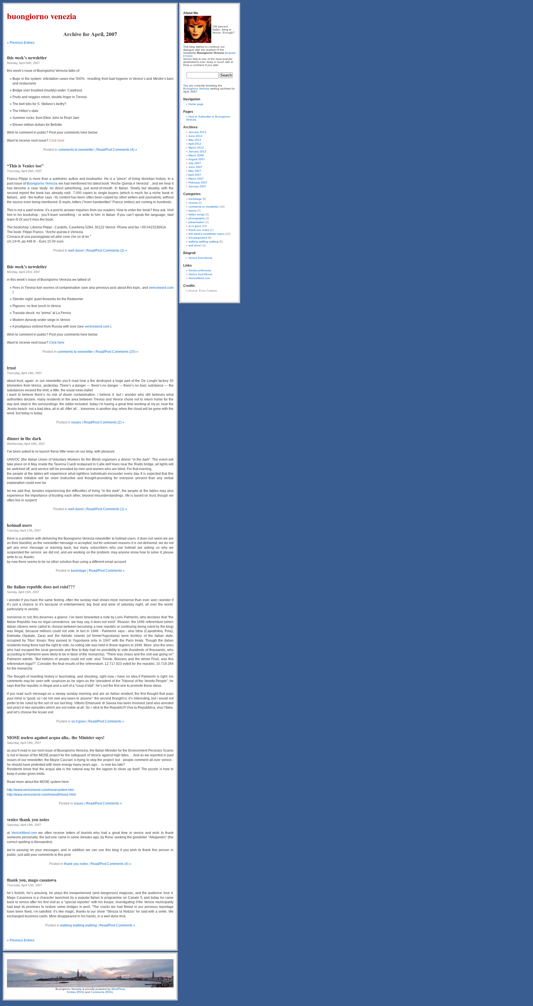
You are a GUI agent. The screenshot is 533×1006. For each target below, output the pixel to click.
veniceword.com (161, 288)
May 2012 (194, 139)
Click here (56, 342)
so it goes (78, 721)
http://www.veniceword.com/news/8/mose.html (41, 794)
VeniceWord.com (24, 833)
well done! (76, 250)
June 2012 (195, 135)
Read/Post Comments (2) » (106, 250)
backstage (78, 571)
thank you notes (76, 864)
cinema (193, 202)
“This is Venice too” (25, 166)
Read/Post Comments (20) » (116, 352)
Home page (195, 104)
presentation (196, 222)
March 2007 (196, 178)
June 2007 (195, 166)
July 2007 (194, 163)
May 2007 (194, 170)
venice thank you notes (28, 819)
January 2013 (197, 132)
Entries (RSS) (75, 992)
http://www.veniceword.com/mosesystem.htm (40, 790)
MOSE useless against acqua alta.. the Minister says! (55, 737)
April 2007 (194, 174)
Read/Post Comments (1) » (106, 509)
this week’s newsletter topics (206, 233)
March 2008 (196, 155)
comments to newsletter (76, 150)
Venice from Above (200, 257)
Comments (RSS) (102, 992)
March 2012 (196, 147)
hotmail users (19, 525)
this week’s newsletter (27, 58)
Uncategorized (197, 237)
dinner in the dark (24, 438)
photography (196, 218)
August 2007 (196, 159)
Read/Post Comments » (107, 571)
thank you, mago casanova (31, 880)
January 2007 (197, 186)
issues (76, 422)
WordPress (118, 988)
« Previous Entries (20, 43)
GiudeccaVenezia (199, 270)
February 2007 (197, 182)
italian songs (196, 214)
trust (11, 368)
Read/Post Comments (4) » (116, 150)
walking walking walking (78, 925)
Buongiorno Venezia (41, 16)
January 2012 (197, 151)
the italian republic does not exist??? (41, 587)
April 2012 (194, 143)
